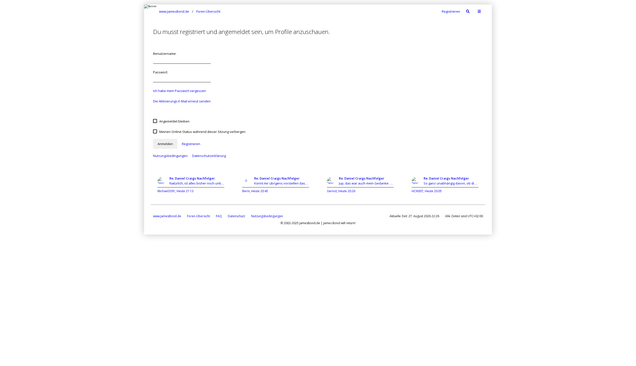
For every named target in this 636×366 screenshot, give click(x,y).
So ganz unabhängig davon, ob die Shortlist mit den (451, 183)
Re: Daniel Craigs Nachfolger (192, 178)
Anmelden (165, 144)
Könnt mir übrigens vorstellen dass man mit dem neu (281, 183)
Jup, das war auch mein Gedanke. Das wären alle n (366, 183)
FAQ (219, 216)
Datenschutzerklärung (209, 155)
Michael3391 (166, 191)
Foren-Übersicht (198, 216)
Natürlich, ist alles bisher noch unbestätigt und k (196, 183)
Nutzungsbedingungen (170, 155)
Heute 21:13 (185, 191)
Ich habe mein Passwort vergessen (179, 91)
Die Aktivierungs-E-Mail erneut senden (182, 101)
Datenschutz (236, 216)
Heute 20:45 (259, 191)
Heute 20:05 (433, 191)
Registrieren (451, 11)
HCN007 (417, 191)
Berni (246, 191)
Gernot (332, 191)
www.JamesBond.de (167, 216)
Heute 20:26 (346, 191)
